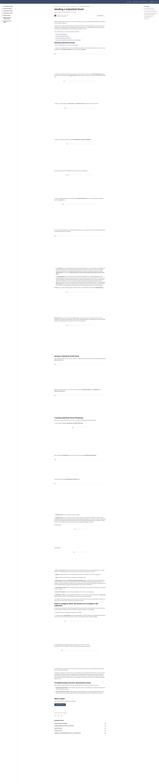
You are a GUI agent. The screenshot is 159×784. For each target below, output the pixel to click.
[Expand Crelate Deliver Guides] (15, 11)
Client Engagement (74, 6)
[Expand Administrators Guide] (15, 13)
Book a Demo (135, 1)
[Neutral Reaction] (58, 715)
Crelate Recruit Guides (65, 6)
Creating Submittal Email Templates (63, 38)
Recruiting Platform (144, 1)
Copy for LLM (100, 15)
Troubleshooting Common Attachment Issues (149, 16)
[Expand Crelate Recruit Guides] (15, 6)
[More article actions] (105, 16)
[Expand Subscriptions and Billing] (15, 21)
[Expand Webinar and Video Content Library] (15, 17)
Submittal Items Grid (60, 704)
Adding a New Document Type (83, 646)
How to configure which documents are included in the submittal (150, 14)
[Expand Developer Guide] (15, 15)
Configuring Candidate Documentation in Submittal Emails (68, 40)
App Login (129, 1)
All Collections (56, 6)
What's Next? (146, 18)
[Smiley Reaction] (61, 715)
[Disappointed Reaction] (55, 715)
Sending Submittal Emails (61, 34)
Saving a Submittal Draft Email (62, 36)
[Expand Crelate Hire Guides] (15, 8)
